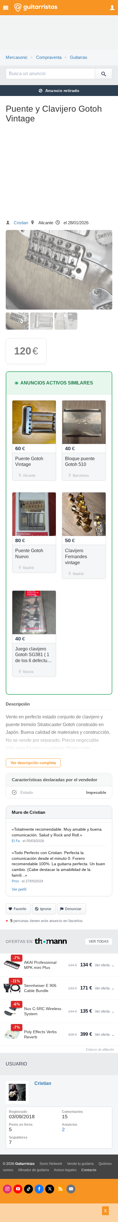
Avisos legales (65, 1170)
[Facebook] (39, 1189)
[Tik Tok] (28, 1189)
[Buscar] (103, 74)
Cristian (21, 223)
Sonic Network (51, 1164)
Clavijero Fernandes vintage (76, 556)
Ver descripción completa (33, 763)
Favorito (20, 909)
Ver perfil (19, 889)
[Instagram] (7, 1189)
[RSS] (60, 1189)
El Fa (16, 841)
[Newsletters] (70, 1189)
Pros (15, 881)
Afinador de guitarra (33, 1170)
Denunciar (73, 909)
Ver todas (99, 941)
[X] (49, 1189)
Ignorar (45, 909)
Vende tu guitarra (80, 1164)
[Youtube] (17, 1189)
